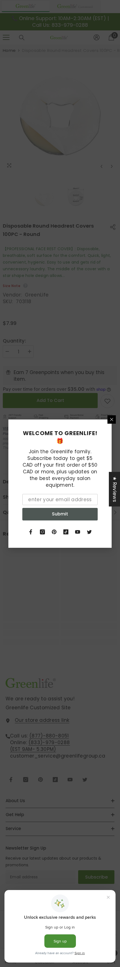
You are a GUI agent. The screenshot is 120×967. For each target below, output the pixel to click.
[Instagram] (42, 532)
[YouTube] (77, 532)
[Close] (111, 419)
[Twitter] (89, 532)
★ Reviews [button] (114, 489)
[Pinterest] (54, 532)
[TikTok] (66, 532)
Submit (60, 514)
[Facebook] (31, 532)
